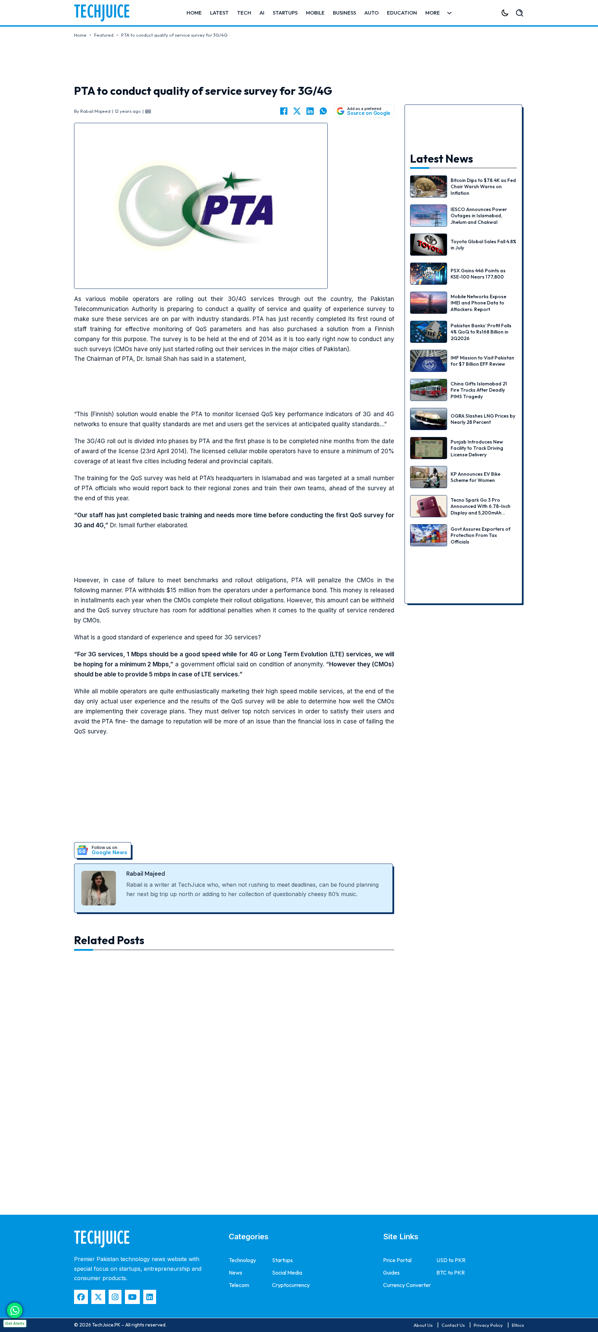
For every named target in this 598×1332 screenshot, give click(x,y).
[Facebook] (284, 111)
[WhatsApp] (323, 111)
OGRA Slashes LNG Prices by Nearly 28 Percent (483, 419)
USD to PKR (450, 1260)
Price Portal (397, 1260)
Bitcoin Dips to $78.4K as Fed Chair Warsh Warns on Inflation (483, 186)
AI (262, 12)
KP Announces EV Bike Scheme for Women (475, 477)
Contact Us (453, 1325)
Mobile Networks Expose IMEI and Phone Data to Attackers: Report (478, 302)
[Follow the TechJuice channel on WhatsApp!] (14, 1310)
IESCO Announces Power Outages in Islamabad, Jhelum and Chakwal (479, 215)
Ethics (518, 1325)
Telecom (239, 1284)
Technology (242, 1260)
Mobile (315, 12)
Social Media (287, 1272)
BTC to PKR (450, 1272)
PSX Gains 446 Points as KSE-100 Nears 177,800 (478, 273)
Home (194, 12)
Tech (244, 12)
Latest (219, 12)
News (235, 1272)
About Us (423, 1325)
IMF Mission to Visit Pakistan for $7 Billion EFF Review (482, 361)
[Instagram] (115, 1297)
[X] (297, 111)
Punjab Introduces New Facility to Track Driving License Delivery (477, 448)
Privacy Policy (488, 1325)
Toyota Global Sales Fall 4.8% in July (483, 244)
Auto (371, 12)
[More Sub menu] (449, 13)
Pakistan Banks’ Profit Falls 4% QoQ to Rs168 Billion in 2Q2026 (481, 331)
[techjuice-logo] (105, 12)
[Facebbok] (81, 1297)
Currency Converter (407, 1284)
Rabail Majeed (145, 873)
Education (402, 12)
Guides (391, 1272)
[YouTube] (132, 1297)
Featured (104, 35)
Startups (285, 12)
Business (344, 12)
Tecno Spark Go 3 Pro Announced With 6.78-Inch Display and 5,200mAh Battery (480, 509)
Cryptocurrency (291, 1284)
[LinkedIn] (310, 111)
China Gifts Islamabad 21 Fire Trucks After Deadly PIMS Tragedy (479, 390)
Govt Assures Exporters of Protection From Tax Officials (480, 535)
